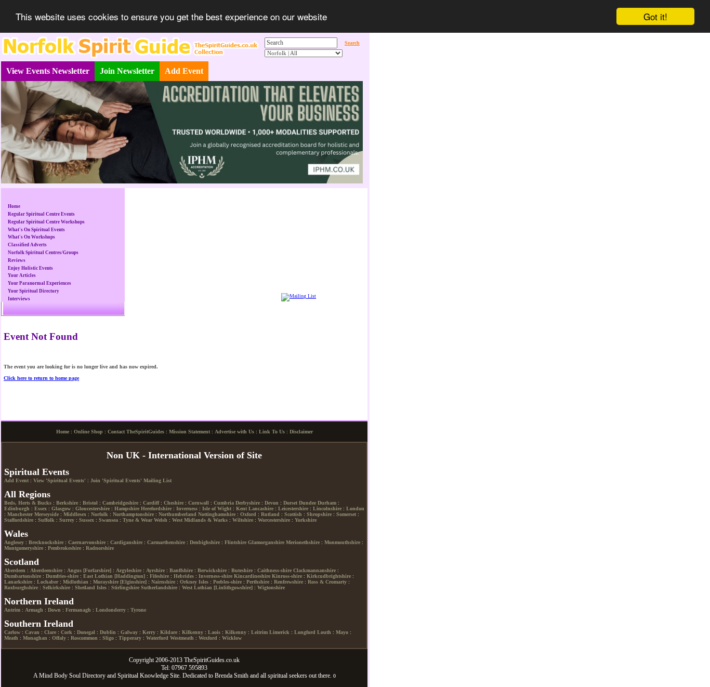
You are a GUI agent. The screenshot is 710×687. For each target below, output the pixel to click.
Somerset (346, 514)
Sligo (108, 638)
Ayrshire (155, 570)
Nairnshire (163, 582)
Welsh (160, 520)
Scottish (293, 514)
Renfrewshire (288, 582)
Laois (214, 632)
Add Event (184, 71)
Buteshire (242, 570)
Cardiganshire (126, 542)
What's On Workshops (31, 237)
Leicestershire (293, 508)
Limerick (279, 632)
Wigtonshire (271, 587)
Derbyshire (247, 503)
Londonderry (111, 610)
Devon (272, 503)
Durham (327, 503)
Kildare (168, 632)
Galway (129, 632)
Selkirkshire (56, 587)
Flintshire (235, 542)
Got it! (655, 16)
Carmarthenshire (166, 542)
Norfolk (99, 514)
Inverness (187, 508)
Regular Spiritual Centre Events (41, 214)
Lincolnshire (327, 508)
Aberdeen (14, 570)
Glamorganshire (266, 542)
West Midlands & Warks (200, 520)
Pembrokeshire (64, 548)
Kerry (148, 632)
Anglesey (14, 542)
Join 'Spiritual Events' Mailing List (131, 480)
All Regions (27, 494)
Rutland (270, 514)
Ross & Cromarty (327, 582)
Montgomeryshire (23, 548)
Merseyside (46, 514)
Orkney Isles (194, 582)
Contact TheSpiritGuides (136, 431)
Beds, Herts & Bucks (27, 503)
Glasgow (61, 508)
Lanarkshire (18, 582)
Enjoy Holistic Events (30, 268)
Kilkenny (192, 632)
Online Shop (88, 431)
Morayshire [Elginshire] (120, 582)
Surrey (66, 520)
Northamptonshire (133, 514)
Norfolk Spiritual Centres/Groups (43, 252)
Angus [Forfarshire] (89, 570)
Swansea (108, 520)
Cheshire (173, 503)
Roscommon (84, 638)
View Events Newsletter (47, 71)
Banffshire (181, 570)
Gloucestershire (92, 508)
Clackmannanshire (314, 570)
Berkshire (67, 503)
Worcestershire (274, 520)
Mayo (342, 632)
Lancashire (260, 508)
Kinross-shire (287, 576)
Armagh (34, 610)
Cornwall (198, 503)
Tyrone (138, 610)
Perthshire (257, 582)
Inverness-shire (215, 576)
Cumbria (224, 503)
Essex (40, 508)
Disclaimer (301, 431)
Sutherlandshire (159, 587)
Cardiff (151, 503)
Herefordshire (156, 508)
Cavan (32, 632)
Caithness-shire (274, 570)
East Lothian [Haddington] (114, 576)
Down (54, 610)
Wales (16, 534)
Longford (304, 632)
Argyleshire (128, 570)
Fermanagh (78, 610)
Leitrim (259, 632)
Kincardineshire (252, 576)
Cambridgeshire (120, 503)
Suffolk (46, 520)
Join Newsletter (127, 71)
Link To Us (272, 431)
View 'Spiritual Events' (59, 480)
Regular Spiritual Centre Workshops (46, 221)
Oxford (248, 514)
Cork (66, 632)
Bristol (90, 503)
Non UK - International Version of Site (184, 455)
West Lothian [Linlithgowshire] (217, 587)
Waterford (157, 638)
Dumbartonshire (22, 576)
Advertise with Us (234, 431)
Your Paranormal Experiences (39, 283)
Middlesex (74, 514)
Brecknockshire (46, 542)
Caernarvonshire (87, 542)
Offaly (59, 638)
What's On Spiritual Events (36, 229)
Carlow (12, 632)
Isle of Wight (216, 508)
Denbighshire (205, 542)
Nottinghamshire (216, 514)
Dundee (307, 503)
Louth (324, 632)
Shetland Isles (91, 587)
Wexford (208, 638)
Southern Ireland (38, 623)
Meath (11, 638)
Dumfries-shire (62, 576)
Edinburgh (17, 508)
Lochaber (47, 582)
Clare (50, 632)
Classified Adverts (27, 244)
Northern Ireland (39, 601)
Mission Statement (189, 431)
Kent (241, 508)
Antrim (12, 610)
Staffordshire (18, 520)
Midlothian (75, 582)
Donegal (86, 632)
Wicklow (232, 638)
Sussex (86, 520)
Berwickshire (212, 570)
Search (352, 43)
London (355, 508)
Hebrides (184, 576)
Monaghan (35, 638)
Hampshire (126, 508)
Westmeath (182, 638)
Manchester (20, 514)
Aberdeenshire (46, 570)
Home (14, 206)
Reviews (16, 260)
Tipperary (130, 638)
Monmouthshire (342, 542)
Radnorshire (100, 548)
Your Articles (22, 275)
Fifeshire (159, 576)
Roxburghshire (21, 587)
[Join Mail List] (298, 296)
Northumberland (177, 514)
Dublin (108, 632)
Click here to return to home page (41, 378)
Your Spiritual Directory (33, 291)
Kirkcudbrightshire (329, 576)
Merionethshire (303, 542)
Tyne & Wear (137, 520)
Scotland (21, 562)
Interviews (19, 298)
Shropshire (319, 514)
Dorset (290, 503)
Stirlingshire (125, 587)
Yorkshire (306, 520)
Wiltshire (242, 520)
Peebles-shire (227, 582)
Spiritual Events (36, 472)
